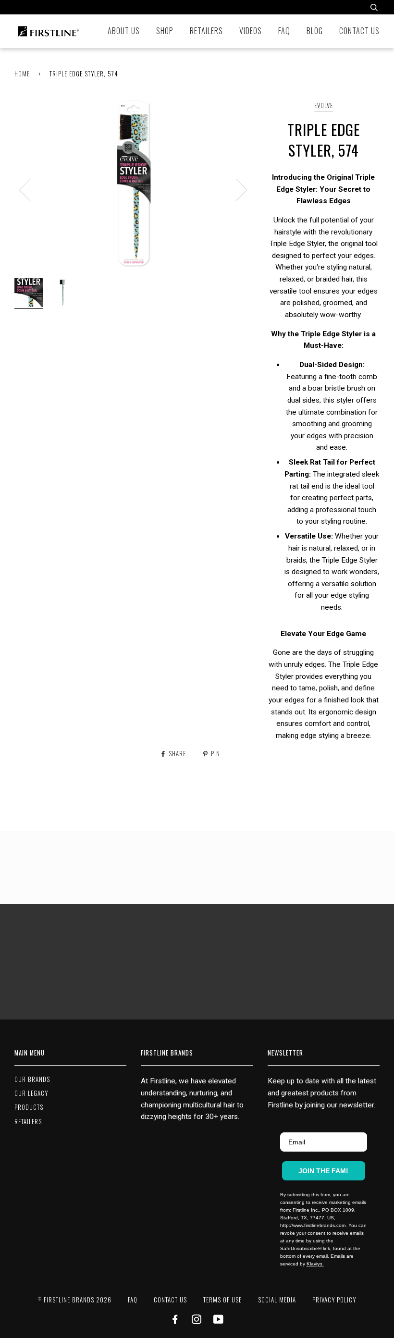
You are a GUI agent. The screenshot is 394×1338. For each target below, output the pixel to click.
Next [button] (235, 189)
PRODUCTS (28, 1107)
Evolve (323, 105)
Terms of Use (222, 1299)
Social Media (277, 1299)
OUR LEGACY (31, 1093)
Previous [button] (30, 189)
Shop (164, 31)
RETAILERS (28, 1121)
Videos (250, 31)
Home (22, 73)
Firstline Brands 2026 (74, 1299)
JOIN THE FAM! (323, 1171)
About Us (124, 31)
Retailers (206, 31)
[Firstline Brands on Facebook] (175, 1320)
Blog (315, 31)
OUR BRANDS (32, 1079)
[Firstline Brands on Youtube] (218, 1320)
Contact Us (359, 31)
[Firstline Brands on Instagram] (197, 1320)
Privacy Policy (334, 1299)
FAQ (284, 31)
